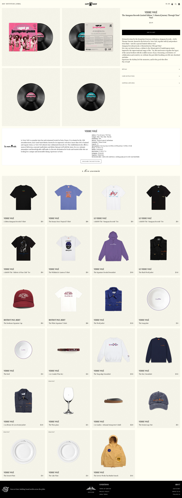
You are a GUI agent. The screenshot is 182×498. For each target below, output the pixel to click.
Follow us (176, 494)
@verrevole (101, 153)
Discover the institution (91, 161)
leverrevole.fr (100, 149)
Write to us (176, 491)
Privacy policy (104, 491)
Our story (176, 488)
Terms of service (105, 488)
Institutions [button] (10, 4)
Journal (18, 4)
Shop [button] (3, 4)
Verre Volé (151, 12)
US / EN (168, 4)
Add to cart (151, 32)
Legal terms (103, 494)
